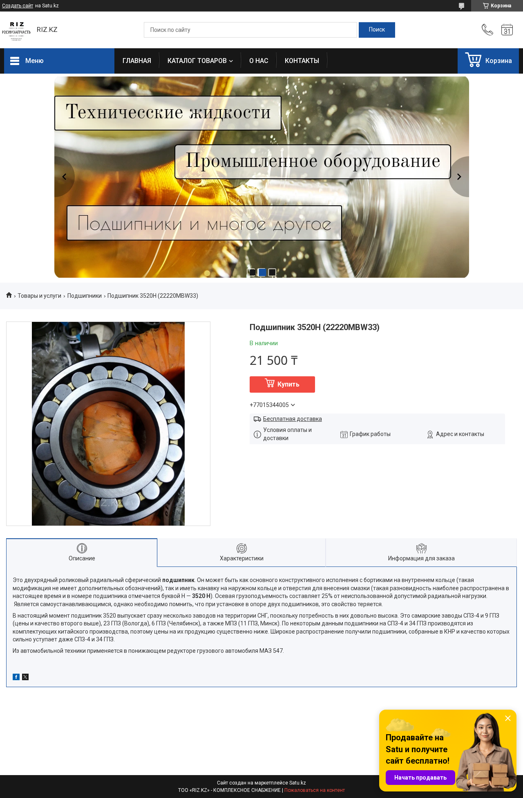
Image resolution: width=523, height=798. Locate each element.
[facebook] (16, 678)
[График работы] (507, 30)
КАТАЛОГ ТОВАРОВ (197, 61)
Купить (288, 384)
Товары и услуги (39, 295)
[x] (25, 678)
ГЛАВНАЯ (137, 61)
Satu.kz (297, 783)
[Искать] (377, 30)
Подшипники (84, 295)
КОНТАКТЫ (302, 61)
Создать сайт (17, 6)
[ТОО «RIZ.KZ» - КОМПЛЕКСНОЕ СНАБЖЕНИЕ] (16, 30)
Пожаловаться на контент (314, 790)
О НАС (258, 61)
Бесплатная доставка (292, 419)
